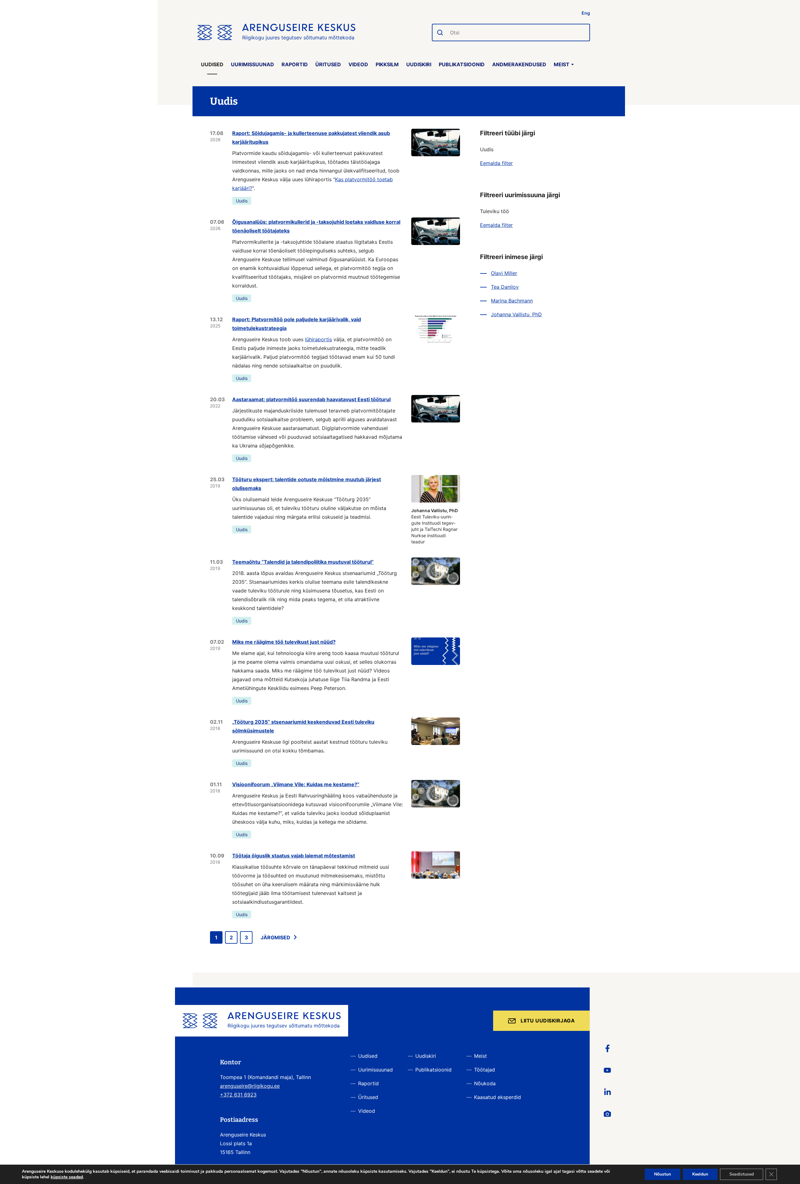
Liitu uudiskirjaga (548, 1020)
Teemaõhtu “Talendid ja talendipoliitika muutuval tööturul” (303, 562)
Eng (586, 13)
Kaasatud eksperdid (497, 1097)
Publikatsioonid (462, 64)
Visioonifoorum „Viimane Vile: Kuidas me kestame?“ (295, 784)
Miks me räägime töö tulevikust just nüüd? (284, 642)
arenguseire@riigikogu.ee (250, 1086)
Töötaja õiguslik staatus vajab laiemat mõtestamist (293, 855)
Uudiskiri (418, 64)
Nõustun (662, 1174)
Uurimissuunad (252, 64)
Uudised (212, 64)
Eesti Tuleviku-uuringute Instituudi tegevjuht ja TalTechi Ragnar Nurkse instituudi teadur (434, 526)
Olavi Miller (504, 273)
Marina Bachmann (512, 300)
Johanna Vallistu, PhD (516, 314)
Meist (561, 64)
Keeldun (700, 1174)
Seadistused (741, 1174)
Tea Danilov (505, 287)
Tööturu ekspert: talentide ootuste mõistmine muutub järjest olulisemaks (306, 483)
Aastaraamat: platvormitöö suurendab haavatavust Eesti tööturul (311, 399)
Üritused (328, 64)
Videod (358, 64)
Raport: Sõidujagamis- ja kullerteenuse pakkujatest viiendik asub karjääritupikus (311, 137)
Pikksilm (387, 64)
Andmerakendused (519, 64)
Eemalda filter (496, 163)
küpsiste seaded (67, 1177)
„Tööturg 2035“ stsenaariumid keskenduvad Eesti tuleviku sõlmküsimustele (303, 726)
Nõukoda (485, 1083)
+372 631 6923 (238, 1095)
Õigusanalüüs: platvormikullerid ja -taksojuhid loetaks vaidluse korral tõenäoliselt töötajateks (316, 226)
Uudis (242, 200)
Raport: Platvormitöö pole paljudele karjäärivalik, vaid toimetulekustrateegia (296, 323)
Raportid (295, 64)
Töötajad (484, 1070)
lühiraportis (318, 339)
